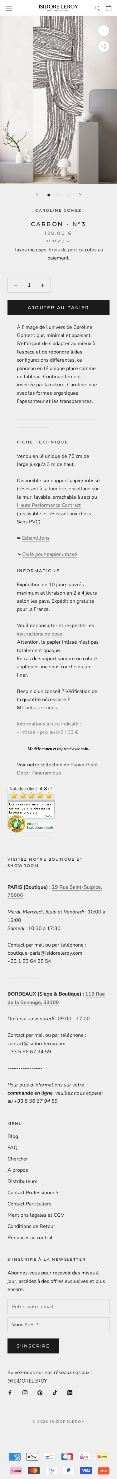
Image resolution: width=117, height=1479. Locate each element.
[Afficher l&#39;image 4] (68, 195)
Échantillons (36, 538)
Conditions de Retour (31, 1226)
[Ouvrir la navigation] (9, 8)
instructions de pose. (40, 634)
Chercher (17, 1158)
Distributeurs (22, 1181)
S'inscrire (33, 1346)
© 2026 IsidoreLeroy (58, 1421)
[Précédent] (37, 194)
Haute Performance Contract (49, 505)
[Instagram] (24, 1392)
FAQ (12, 1147)
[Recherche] (97, 8)
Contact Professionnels (33, 1192)
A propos (17, 1170)
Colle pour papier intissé (49, 554)
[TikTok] (54, 1392)
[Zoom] (103, 30)
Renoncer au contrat (30, 1237)
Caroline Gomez (58, 210)
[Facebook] (9, 1392)
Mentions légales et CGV (35, 1215)
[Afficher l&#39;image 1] (48, 195)
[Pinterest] (39, 1392)
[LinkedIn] (69, 1392)
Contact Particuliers (29, 1203)
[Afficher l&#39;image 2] (55, 195)
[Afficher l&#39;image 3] (62, 195)
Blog (12, 1136)
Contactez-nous (39, 707)
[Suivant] (80, 194)
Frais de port (63, 249)
